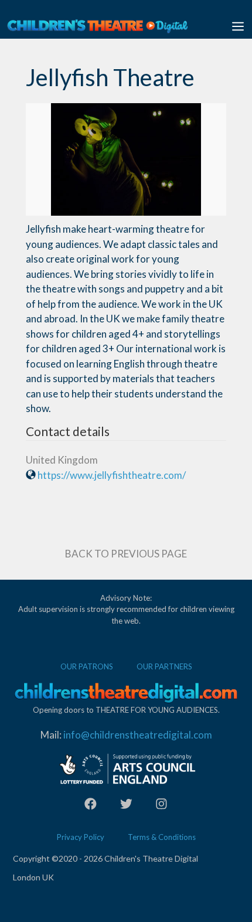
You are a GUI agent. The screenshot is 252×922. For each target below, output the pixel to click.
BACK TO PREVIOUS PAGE (126, 553)
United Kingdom (62, 460)
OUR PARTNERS (164, 666)
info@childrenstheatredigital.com (137, 735)
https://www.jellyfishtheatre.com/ (112, 475)
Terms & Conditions (162, 837)
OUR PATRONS (86, 666)
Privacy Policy (80, 837)
